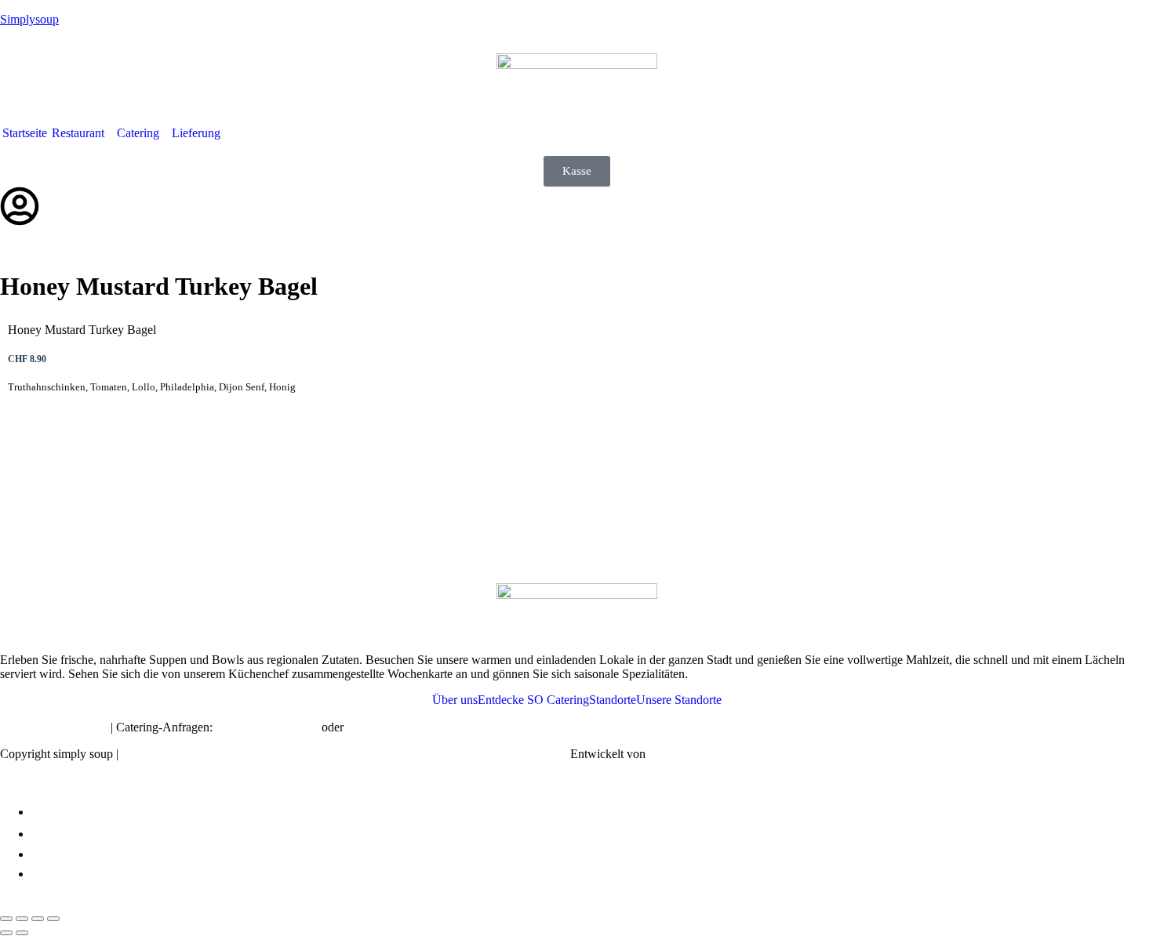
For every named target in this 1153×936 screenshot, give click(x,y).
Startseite (24, 133)
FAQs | (544, 753)
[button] (82, 133)
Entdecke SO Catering (533, 700)
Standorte (612, 700)
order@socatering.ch (267, 727)
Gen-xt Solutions (691, 753)
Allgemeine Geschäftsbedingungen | (429, 753)
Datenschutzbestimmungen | (263, 753)
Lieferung (196, 133)
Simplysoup (29, 19)
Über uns (455, 700)
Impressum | (156, 753)
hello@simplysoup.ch (53, 727)
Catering (138, 133)
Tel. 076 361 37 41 (394, 727)
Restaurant (78, 133)
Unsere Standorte (679, 700)
